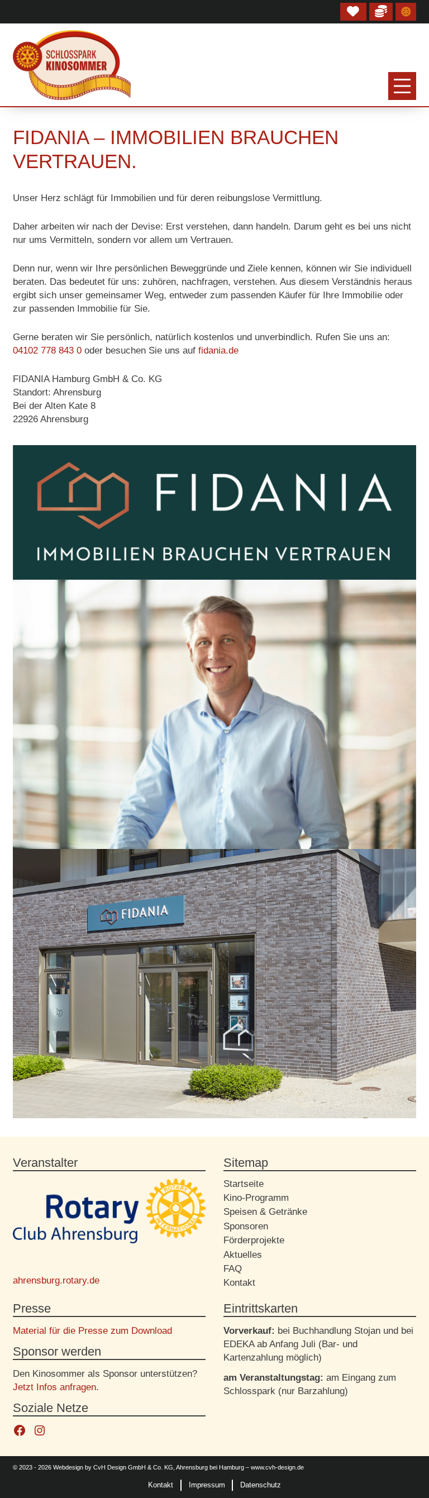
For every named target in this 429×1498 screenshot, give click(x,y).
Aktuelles (242, 1254)
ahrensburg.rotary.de (56, 1280)
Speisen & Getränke (265, 1211)
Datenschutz (260, 1485)
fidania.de (218, 350)
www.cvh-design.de (277, 1467)
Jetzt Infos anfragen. (56, 1387)
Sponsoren (245, 1226)
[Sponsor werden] (381, 12)
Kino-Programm (256, 1197)
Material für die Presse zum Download (92, 1330)
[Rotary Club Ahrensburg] (406, 12)
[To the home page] (71, 65)
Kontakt (239, 1282)
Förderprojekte (253, 1240)
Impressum (207, 1485)
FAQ (232, 1268)
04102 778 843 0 (47, 350)
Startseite (243, 1184)
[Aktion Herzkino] (353, 12)
